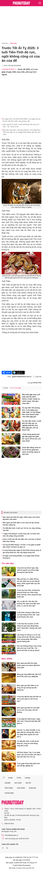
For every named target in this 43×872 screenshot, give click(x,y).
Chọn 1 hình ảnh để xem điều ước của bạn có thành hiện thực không (22, 540)
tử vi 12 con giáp (15, 388)
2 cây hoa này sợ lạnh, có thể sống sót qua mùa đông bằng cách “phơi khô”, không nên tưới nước (29, 627)
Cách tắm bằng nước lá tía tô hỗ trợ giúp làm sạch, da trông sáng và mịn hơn (31, 451)
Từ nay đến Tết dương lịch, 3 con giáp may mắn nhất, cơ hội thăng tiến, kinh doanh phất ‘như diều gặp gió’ (31, 412)
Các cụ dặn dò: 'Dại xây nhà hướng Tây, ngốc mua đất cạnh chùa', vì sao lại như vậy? (28, 603)
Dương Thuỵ (37, 383)
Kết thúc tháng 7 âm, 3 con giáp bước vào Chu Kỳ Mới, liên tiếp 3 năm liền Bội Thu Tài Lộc (29, 754)
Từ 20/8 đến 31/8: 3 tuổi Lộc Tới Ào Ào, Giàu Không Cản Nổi (22, 529)
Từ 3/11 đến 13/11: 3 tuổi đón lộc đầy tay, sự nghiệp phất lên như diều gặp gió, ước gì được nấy (31, 425)
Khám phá (13, 43)
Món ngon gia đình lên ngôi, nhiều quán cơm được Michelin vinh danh (21, 518)
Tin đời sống (9, 793)
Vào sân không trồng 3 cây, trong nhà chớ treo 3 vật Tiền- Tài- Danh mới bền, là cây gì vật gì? (29, 648)
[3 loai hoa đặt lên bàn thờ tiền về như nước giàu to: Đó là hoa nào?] (9, 700)
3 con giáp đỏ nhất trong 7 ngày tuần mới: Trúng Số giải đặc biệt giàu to (28, 721)
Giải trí (28, 783)
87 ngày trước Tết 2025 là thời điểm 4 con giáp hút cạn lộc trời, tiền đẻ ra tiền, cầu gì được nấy (21, 120)
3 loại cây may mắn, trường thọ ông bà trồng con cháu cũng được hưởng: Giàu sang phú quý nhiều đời (29, 593)
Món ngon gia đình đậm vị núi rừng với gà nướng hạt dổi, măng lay (21, 524)
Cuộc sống (21, 788)
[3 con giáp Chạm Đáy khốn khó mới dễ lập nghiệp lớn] (9, 767)
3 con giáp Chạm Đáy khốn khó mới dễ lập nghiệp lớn (28, 765)
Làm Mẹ (27, 778)
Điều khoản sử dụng (15, 868)
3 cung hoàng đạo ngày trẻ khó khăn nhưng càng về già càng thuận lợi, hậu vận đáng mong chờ (22, 551)
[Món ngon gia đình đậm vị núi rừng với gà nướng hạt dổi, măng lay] (9, 689)
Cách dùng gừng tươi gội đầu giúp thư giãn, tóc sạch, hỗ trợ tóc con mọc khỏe (31, 437)
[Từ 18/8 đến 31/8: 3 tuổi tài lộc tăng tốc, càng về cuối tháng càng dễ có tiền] (9, 745)
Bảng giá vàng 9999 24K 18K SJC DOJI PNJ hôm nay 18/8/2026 (29, 675)
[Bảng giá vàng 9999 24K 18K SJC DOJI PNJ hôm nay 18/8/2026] (9, 678)
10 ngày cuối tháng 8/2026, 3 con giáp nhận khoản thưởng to (21, 557)
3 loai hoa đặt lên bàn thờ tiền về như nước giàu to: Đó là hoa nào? (29, 699)
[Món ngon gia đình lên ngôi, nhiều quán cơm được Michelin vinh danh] (9, 667)
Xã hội (10, 778)
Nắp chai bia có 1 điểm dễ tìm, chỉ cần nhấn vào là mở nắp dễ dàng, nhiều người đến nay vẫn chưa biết (28, 582)
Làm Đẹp (8, 783)
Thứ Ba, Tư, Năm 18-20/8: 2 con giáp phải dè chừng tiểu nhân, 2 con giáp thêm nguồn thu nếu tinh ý (28, 733)
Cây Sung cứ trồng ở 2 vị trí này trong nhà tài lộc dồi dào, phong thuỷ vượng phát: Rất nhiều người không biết (28, 638)
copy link (38, 376)
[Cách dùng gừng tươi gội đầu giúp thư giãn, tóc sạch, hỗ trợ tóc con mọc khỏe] (11, 439)
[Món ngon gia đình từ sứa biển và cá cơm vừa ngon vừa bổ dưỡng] (9, 711)
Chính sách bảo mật (28, 868)
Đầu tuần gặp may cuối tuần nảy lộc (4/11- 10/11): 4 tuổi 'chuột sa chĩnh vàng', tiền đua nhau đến (31, 399)
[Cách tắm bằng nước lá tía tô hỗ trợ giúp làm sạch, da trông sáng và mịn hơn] (11, 452)
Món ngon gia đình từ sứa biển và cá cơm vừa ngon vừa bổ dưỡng (28, 710)
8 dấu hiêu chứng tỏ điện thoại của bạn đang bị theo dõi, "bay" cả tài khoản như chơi (28, 615)
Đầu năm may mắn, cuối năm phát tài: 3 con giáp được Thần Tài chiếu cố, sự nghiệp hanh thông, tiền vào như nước (21, 132)
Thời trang (9, 788)
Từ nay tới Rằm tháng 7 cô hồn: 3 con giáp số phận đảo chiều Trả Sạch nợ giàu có (21, 546)
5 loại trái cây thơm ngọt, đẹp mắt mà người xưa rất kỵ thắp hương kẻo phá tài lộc (28, 570)
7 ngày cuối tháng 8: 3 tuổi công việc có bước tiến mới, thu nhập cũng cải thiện (21, 535)
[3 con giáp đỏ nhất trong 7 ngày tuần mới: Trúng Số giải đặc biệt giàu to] (9, 722)
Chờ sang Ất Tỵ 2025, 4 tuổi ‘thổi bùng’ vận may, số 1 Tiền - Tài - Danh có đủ (21, 126)
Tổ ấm (19, 778)
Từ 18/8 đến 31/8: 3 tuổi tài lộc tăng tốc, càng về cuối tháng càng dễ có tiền (28, 743)
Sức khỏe (18, 783)
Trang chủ (5, 43)
